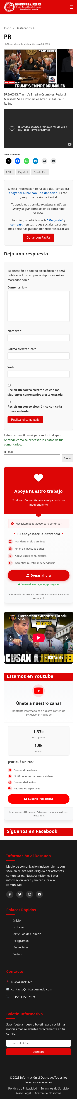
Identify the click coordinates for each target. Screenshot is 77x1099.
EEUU (9, 172)
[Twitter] (19, 894)
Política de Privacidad (22, 1088)
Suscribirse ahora (40, 799)
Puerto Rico (40, 172)
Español (23, 172)
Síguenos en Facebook (32, 831)
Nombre (14, 331)
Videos (18, 954)
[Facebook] (9, 894)
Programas (21, 941)
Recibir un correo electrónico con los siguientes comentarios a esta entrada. (36, 392)
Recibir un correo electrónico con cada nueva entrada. (35, 409)
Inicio (7, 28)
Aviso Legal (23, 1093)
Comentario (17, 287)
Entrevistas (20, 947)
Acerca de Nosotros (48, 1093)
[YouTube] (39, 894)
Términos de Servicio (55, 1088)
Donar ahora (40, 575)
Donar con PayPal (38, 237)
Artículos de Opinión (27, 934)
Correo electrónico (22, 349)
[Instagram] (29, 894)
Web (11, 367)
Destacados (24, 28)
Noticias (18, 927)
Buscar (8, 452)
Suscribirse (38, 1052)
